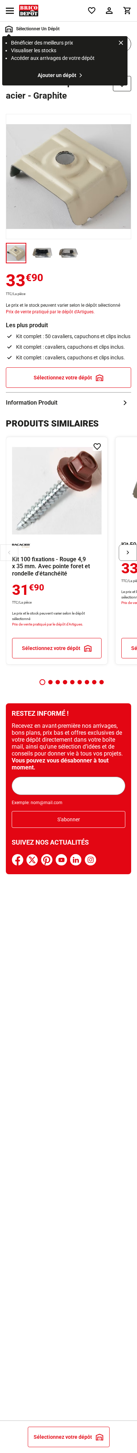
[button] (42, 682)
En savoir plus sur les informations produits (68, 403)
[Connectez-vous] (109, 10)
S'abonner (68, 819)
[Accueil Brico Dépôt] (28, 10)
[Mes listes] (91, 10)
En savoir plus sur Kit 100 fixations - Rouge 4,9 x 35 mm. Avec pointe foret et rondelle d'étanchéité (56, 550)
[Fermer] (121, 44)
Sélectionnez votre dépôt (63, 378)
